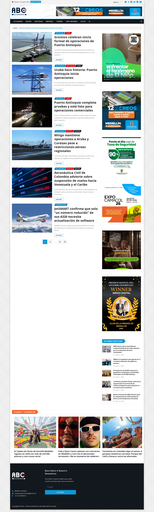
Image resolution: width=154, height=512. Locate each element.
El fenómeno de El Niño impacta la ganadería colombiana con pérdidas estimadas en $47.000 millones (126, 372)
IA (89, 21)
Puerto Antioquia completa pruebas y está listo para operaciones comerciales (75, 106)
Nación (28, 21)
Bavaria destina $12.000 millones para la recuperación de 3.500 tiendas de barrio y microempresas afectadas (126, 397)
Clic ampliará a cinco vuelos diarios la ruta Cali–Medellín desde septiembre (81, 452)
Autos (83, 21)
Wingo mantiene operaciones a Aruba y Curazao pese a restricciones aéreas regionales (71, 143)
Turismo (59, 21)
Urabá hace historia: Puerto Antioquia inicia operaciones (75, 74)
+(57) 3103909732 (20, 498)
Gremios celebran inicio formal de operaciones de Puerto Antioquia (40, 28)
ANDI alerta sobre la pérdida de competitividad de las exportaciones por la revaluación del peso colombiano (126, 349)
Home (15, 28)
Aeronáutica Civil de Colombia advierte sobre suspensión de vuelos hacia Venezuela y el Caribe (75, 179)
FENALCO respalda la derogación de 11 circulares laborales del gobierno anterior (127, 361)
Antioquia (39, 21)
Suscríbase (60, 495)
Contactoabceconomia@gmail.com (25, 496)
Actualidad (18, 21)
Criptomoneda (71, 21)
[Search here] (141, 21)
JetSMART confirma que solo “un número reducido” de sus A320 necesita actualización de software (76, 215)
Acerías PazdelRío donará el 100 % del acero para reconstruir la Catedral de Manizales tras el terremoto (36, 454)
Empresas (49, 21)
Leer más (59, 60)
